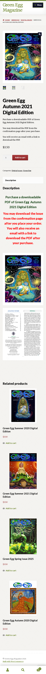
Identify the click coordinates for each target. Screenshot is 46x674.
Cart (35, 668)
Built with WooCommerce (13, 662)
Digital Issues (26, 20)
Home (7, 20)
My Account (7, 670)
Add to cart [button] (11, 443)
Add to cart (20, 157)
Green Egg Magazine (13, 7)
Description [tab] (10, 180)
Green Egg (15, 20)
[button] (40, 34)
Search (23, 670)
